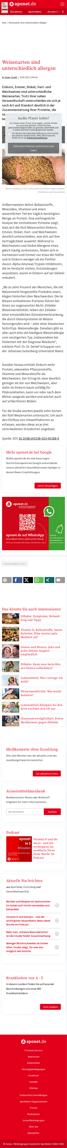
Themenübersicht (15, 563)
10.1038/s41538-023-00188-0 (38, 438)
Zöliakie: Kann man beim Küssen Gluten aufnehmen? (41, 666)
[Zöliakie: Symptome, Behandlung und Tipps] (10, 618)
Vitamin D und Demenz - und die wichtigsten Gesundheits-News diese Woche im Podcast (45, 848)
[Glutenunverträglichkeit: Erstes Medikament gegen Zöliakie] (10, 720)
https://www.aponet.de (33, 1041)
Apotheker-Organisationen (33, 1101)
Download (33, 1075)
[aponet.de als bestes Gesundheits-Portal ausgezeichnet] (4, 7)
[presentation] (63, 11)
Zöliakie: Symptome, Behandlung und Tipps (40, 618)
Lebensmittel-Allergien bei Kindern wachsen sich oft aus (42, 707)
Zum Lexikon (50, 1007)
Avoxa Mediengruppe (33, 1120)
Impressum (33, 1056)
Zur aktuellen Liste (47, 773)
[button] (7, 580)
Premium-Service (33, 1050)
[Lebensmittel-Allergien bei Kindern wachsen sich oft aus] (10, 707)
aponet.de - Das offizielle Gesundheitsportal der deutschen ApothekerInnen (22, 4)
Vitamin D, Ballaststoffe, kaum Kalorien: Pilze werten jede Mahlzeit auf (41, 633)
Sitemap (33, 1088)
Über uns (33, 1126)
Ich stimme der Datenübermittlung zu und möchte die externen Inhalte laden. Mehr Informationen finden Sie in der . (35, 135)
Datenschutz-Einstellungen (33, 1095)
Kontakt (34, 1081)
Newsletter (33, 1133)
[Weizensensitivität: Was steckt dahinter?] (10, 693)
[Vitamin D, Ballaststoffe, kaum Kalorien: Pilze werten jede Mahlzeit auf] (10, 633)
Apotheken (34, 11)
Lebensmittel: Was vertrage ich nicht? (42, 679)
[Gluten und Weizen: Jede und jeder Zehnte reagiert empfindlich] (10, 651)
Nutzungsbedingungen (33, 1069)
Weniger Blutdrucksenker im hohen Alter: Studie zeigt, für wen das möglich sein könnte (27, 947)
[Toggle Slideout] (62, 4)
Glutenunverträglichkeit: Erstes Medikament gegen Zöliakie (42, 720)
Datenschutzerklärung (37, 137)
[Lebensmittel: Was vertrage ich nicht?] (10, 680)
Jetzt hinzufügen (47, 485)
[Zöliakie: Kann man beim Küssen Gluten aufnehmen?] (10, 666)
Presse (33, 1107)
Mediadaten (33, 1114)
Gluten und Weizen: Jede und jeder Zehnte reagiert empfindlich (40, 651)
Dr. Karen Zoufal (9, 77)
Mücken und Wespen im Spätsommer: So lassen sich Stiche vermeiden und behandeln (28, 905)
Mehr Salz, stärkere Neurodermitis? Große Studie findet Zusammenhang (28, 934)
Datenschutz (33, 1062)
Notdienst (16, 11)
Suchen (52, 811)
